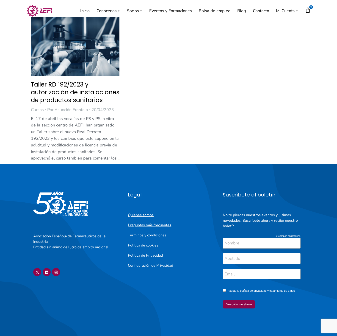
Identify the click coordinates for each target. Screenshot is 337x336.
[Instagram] (56, 272)
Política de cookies (143, 245)
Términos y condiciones (147, 235)
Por (67, 109)
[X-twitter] (37, 272)
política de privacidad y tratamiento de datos (267, 290)
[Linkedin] (47, 272)
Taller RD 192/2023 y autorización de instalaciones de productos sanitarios (75, 92)
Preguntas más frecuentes (149, 225)
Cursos (37, 109)
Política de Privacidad (145, 255)
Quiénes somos (141, 215)
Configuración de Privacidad (150, 265)
